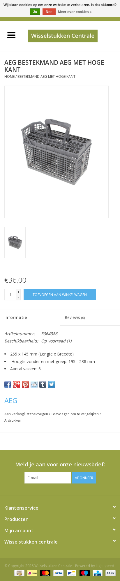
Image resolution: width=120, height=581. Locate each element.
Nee (49, 12)
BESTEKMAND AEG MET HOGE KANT (46, 76)
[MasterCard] (44, 573)
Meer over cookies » (75, 12)
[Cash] (18, 573)
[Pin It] (25, 384)
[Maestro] (84, 573)
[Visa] (57, 573)
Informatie (15, 317)
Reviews (75, 317)
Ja (35, 12)
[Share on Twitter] (51, 384)
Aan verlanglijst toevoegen (26, 414)
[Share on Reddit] (34, 384)
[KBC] (97, 573)
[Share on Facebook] (7, 384)
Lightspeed (105, 565)
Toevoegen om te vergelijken (75, 414)
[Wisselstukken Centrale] (71, 35)
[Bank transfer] (109, 573)
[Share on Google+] (16, 384)
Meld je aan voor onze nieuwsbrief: (60, 464)
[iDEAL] (31, 573)
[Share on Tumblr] (42, 384)
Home (9, 76)
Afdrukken (12, 420)
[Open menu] (11, 35)
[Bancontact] (70, 573)
